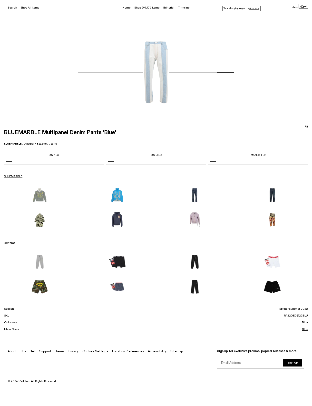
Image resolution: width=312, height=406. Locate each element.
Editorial (168, 7)
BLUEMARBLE (13, 143)
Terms (60, 351)
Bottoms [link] (9, 243)
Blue (305, 329)
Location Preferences (128, 351)
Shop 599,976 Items (146, 7)
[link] (40, 195)
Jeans (53, 143)
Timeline (183, 7)
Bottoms (42, 143)
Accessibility (157, 351)
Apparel (29, 143)
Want (303, 6)
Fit (306, 126)
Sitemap (176, 351)
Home (126, 7)
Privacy (73, 351)
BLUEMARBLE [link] (13, 176)
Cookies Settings (95, 351)
